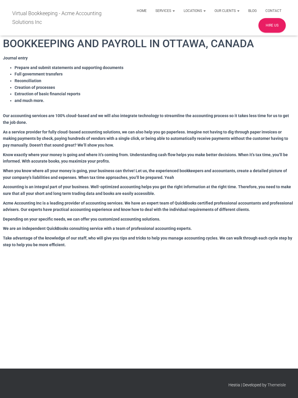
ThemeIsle (276, 385)
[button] (173, 11)
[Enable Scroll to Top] (286, 386)
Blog (252, 11)
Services (163, 11)
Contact (273, 11)
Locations (193, 11)
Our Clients (225, 11)
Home (142, 11)
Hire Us (272, 25)
